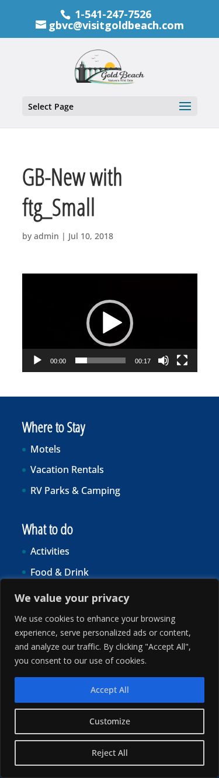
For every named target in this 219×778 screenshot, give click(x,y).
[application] (109, 323)
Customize (109, 721)
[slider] (100, 360)
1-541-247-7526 (113, 14)
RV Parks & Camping (75, 490)
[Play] (37, 360)
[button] (109, 323)
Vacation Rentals (67, 469)
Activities (49, 551)
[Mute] (163, 360)
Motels (45, 449)
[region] (109, 678)
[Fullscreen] (182, 360)
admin (46, 235)
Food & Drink (59, 572)
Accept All (110, 689)
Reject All (110, 752)
